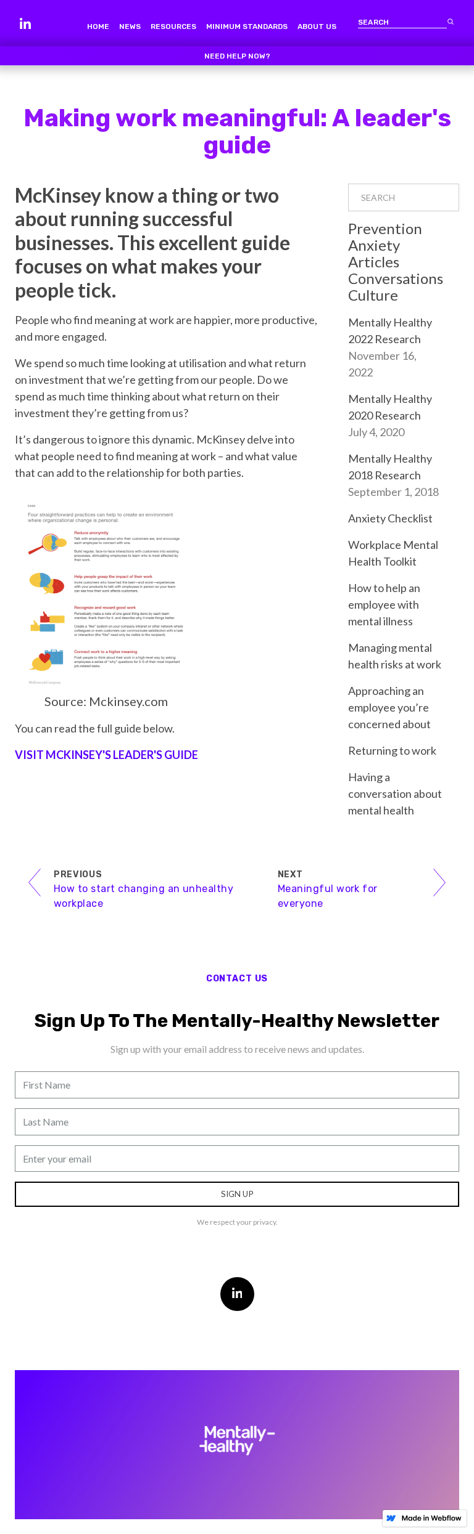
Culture (373, 295)
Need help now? (237, 56)
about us (316, 26)
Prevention (385, 228)
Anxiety (374, 245)
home (98, 26)
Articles (373, 261)
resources (173, 26)
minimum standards (247, 26)
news (130, 26)
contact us (237, 978)
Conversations (395, 278)
